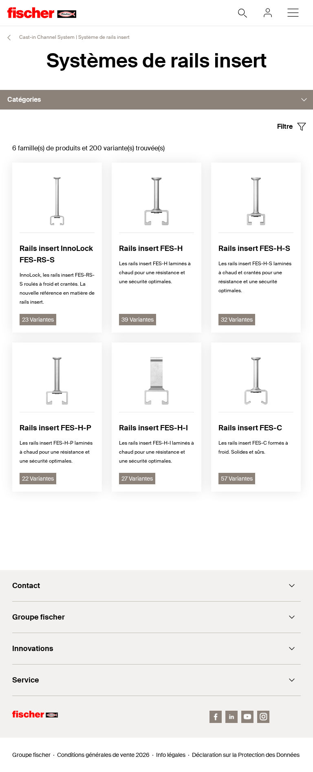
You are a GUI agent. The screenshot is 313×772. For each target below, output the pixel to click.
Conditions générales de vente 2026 (103, 755)
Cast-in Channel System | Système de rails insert (74, 37)
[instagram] (263, 717)
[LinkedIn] (231, 717)
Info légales (170, 755)
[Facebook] (215, 717)
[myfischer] (268, 12)
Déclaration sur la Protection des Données (246, 755)
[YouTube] (247, 717)
